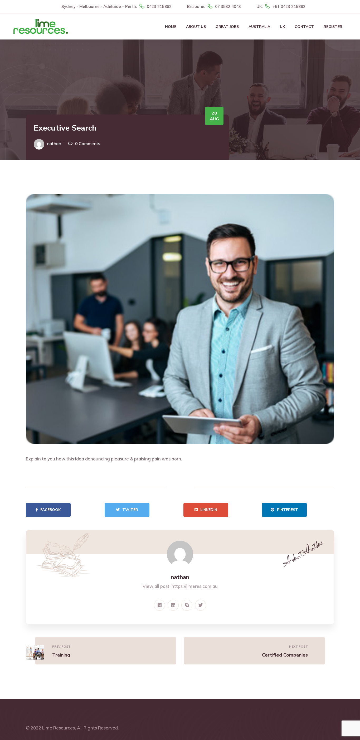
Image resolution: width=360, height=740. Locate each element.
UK (282, 26)
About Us (196, 26)
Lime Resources (58, 728)
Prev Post (61, 646)
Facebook (50, 509)
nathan (54, 143)
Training (61, 655)
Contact (304, 26)
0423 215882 (159, 6)
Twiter (130, 509)
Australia (259, 26)
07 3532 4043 (228, 6)
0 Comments (87, 143)
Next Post (298, 646)
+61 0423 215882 (289, 6)
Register (333, 26)
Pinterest (287, 509)
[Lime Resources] (40, 25)
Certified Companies (285, 655)
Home (170, 26)
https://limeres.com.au (195, 586)
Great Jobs (227, 26)
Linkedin (208, 509)
